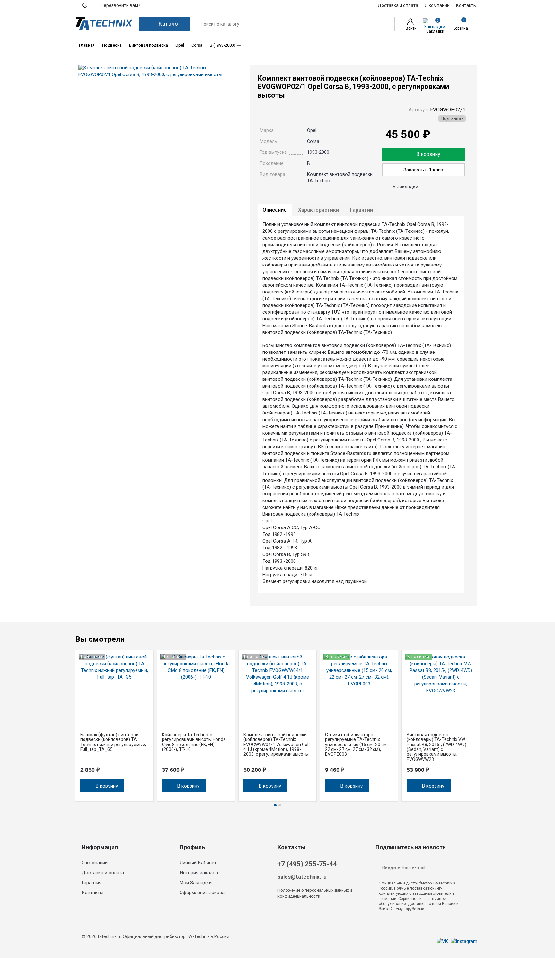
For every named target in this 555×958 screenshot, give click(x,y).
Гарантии (361, 210)
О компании (95, 863)
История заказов (199, 872)
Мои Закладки (196, 882)
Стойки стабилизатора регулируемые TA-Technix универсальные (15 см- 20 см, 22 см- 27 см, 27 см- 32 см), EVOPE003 (356, 744)
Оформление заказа (202, 892)
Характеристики (318, 210)
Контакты (92, 892)
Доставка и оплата (103, 872)
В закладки (405, 186)
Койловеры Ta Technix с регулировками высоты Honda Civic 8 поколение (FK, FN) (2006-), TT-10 (194, 742)
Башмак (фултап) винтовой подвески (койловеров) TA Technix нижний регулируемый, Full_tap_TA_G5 (113, 742)
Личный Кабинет (198, 863)
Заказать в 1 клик (423, 170)
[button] (476, 640)
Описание (274, 210)
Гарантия (91, 882)
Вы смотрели (100, 639)
